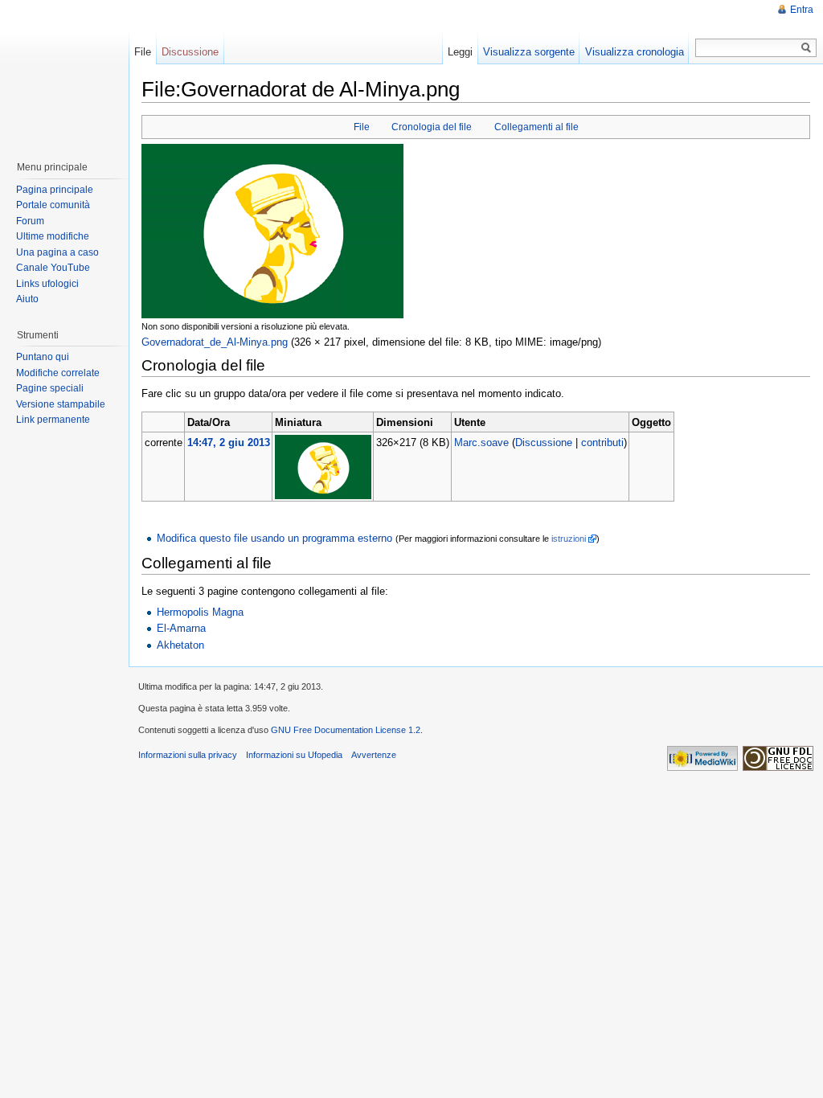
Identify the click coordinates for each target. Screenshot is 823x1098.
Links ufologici (47, 283)
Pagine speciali (50, 388)
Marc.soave (481, 442)
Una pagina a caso (57, 252)
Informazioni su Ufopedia (294, 755)
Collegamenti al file (536, 127)
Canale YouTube (53, 267)
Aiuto (27, 299)
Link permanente (53, 419)
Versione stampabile (60, 404)
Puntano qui (42, 357)
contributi (602, 442)
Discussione (543, 442)
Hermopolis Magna (200, 612)
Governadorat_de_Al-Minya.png (214, 342)
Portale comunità (53, 205)
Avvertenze (373, 755)
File (362, 127)
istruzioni (568, 538)
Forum (30, 221)
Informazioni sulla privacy (187, 755)
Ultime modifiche (52, 236)
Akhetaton (180, 645)
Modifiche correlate (58, 373)
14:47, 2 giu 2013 (228, 442)
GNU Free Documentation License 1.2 (345, 730)
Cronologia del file (431, 127)
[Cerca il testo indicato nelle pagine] (806, 48)
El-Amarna (181, 628)
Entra (801, 9)
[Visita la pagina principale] (63, 72)
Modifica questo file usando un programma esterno (274, 538)
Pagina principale (54, 189)
